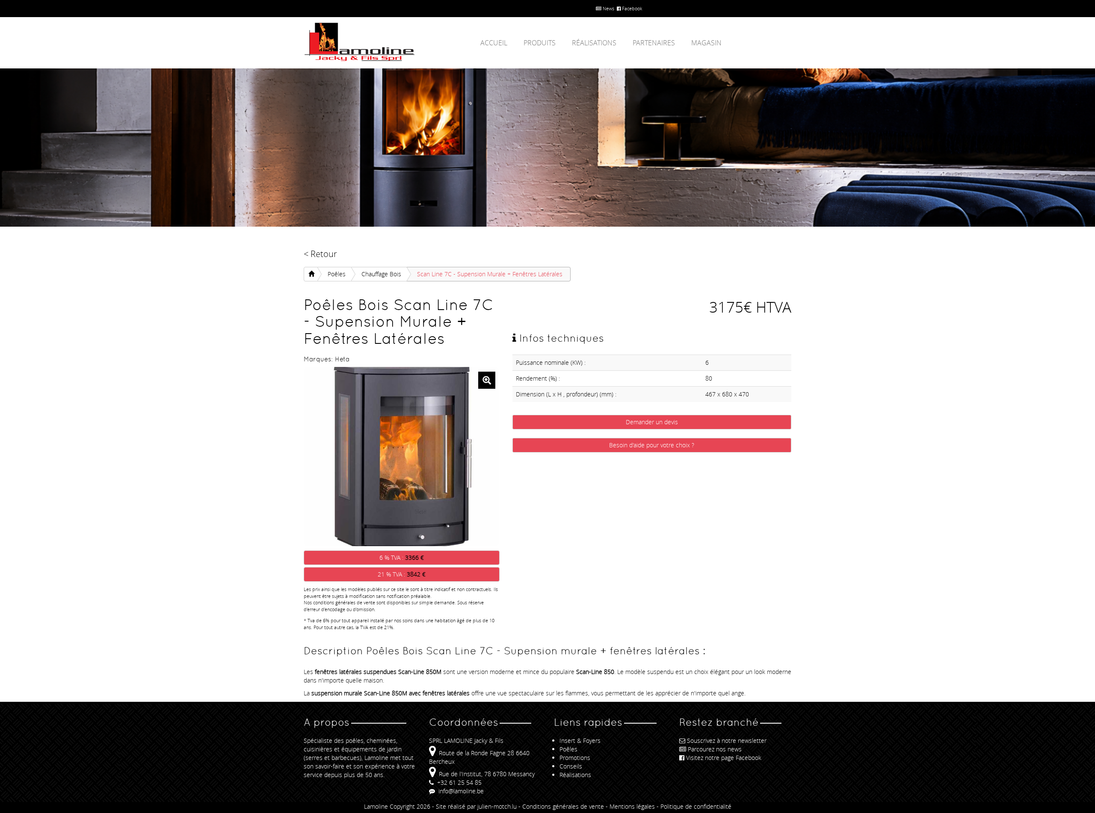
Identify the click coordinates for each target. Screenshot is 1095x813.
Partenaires (654, 42)
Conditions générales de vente (563, 806)
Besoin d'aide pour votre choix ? (651, 445)
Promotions (574, 758)
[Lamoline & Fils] (381, 42)
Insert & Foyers (580, 740)
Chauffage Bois (381, 274)
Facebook (631, 8)
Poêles (337, 274)
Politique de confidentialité (695, 806)
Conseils (570, 766)
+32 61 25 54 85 (458, 782)
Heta (342, 359)
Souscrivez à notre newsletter (726, 740)
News (607, 8)
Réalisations (594, 42)
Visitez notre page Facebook (723, 758)
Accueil (493, 42)
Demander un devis (652, 422)
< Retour (320, 254)
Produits (540, 42)
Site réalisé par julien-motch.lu (476, 806)
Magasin (706, 42)
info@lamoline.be (460, 791)
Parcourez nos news (715, 749)
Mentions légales (632, 806)
